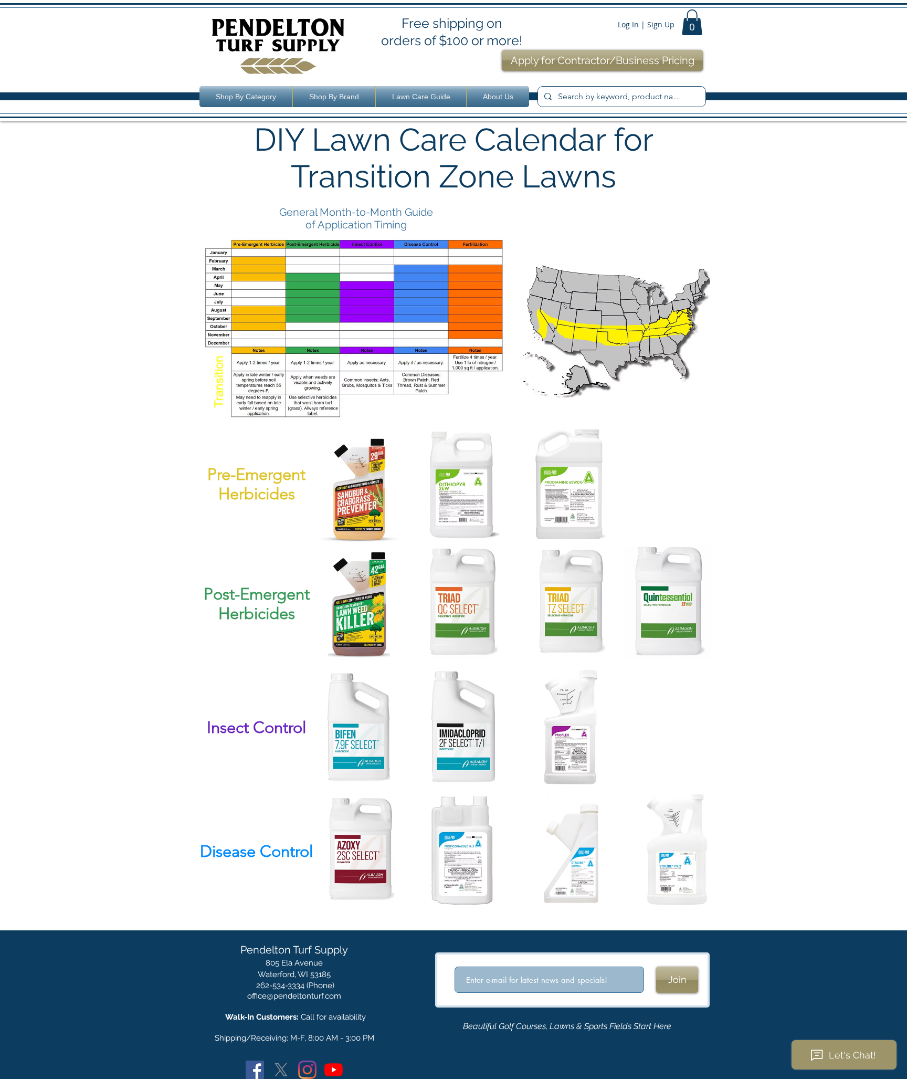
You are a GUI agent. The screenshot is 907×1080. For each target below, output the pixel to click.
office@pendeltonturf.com (294, 996)
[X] (281, 1070)
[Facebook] (255, 1070)
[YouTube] (333, 1070)
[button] (692, 22)
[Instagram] (307, 1070)
